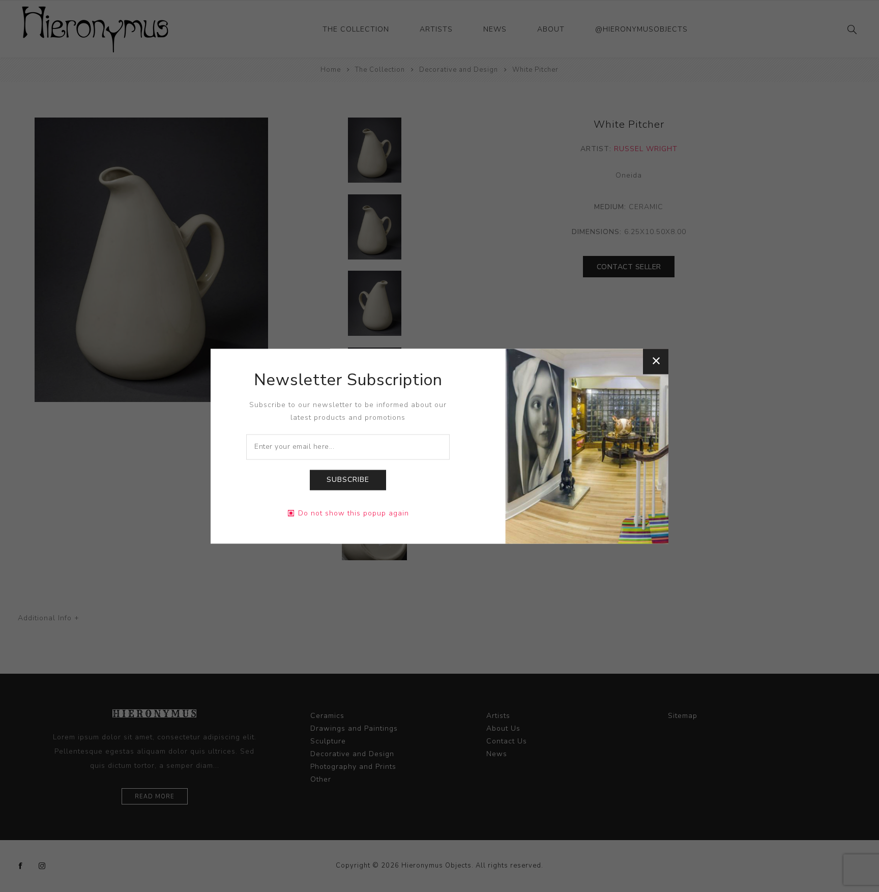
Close (655, 361)
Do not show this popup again (353, 513)
